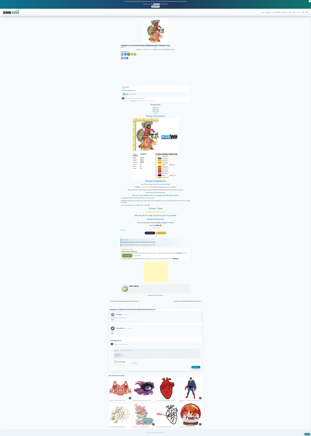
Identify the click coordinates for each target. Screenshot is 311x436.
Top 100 (294, 12)
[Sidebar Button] (306, 12)
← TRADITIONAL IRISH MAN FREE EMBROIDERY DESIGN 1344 (124, 301)
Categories (268, 12)
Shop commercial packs (127, 255)
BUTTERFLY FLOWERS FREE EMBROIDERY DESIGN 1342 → (188, 301)
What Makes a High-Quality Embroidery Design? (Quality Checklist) (139, 242)
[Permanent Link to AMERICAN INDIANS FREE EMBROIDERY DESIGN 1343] (155, 31)
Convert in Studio (161, 233)
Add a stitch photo (117, 353)
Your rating (116, 350)
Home (263, 12)
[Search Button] (303, 12)
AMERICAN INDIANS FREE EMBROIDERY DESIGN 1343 (145, 45)
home (161, 49)
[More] (134, 54)
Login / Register (278, 12)
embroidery (155, 295)
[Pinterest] (128, 54)
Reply (112, 319)
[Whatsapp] (131, 54)
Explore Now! (155, 6)
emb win (139, 49)
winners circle (133, 100)
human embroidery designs (169, 49)
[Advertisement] (155, 72)
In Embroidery (156, 4)
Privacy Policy (284, 12)
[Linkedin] (125, 54)
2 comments (155, 49)
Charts (298, 12)
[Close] (310, 1)
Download (123, 230)
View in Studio (150, 233)
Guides (290, 12)
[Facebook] (122, 54)
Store (272, 12)
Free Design (160, 295)
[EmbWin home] (11, 12)
